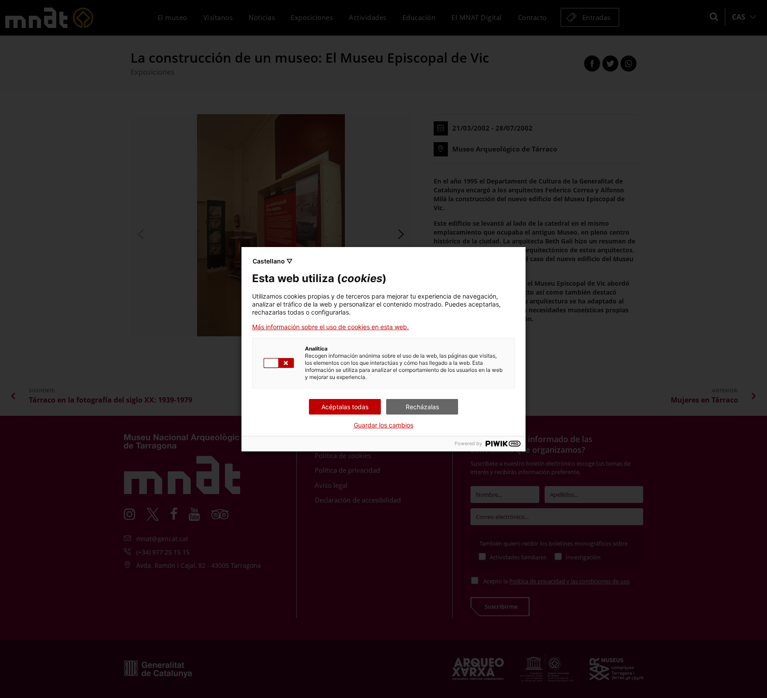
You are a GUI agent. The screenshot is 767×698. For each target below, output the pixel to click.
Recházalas (422, 407)
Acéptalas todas (344, 407)
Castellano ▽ (273, 261)
